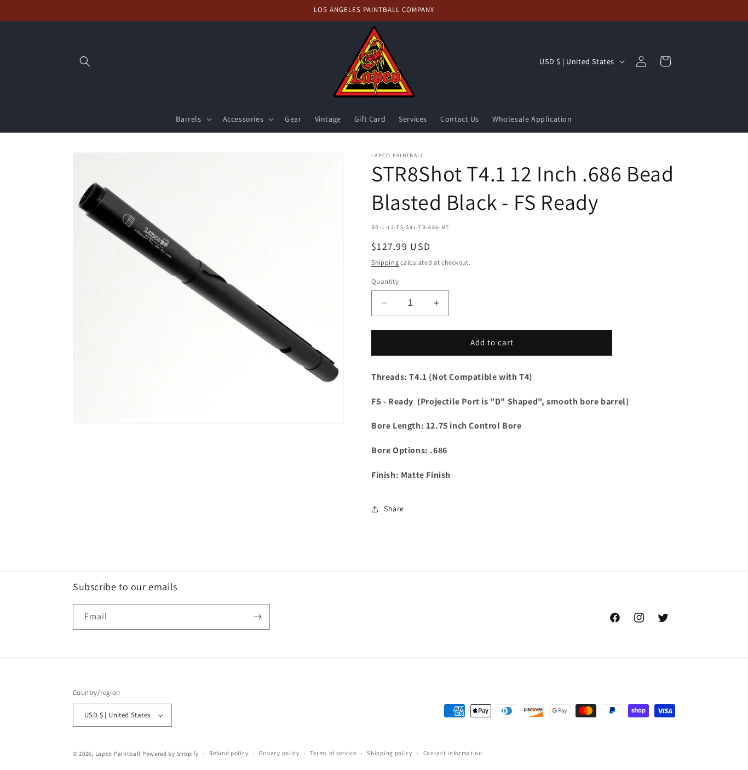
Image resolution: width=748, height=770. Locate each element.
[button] (85, 61)
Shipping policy (389, 753)
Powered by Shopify (170, 753)
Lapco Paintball (118, 753)
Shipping (385, 262)
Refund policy (228, 753)
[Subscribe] (257, 617)
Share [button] (394, 509)
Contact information (452, 753)
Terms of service (333, 753)
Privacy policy (279, 753)
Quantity (385, 281)
